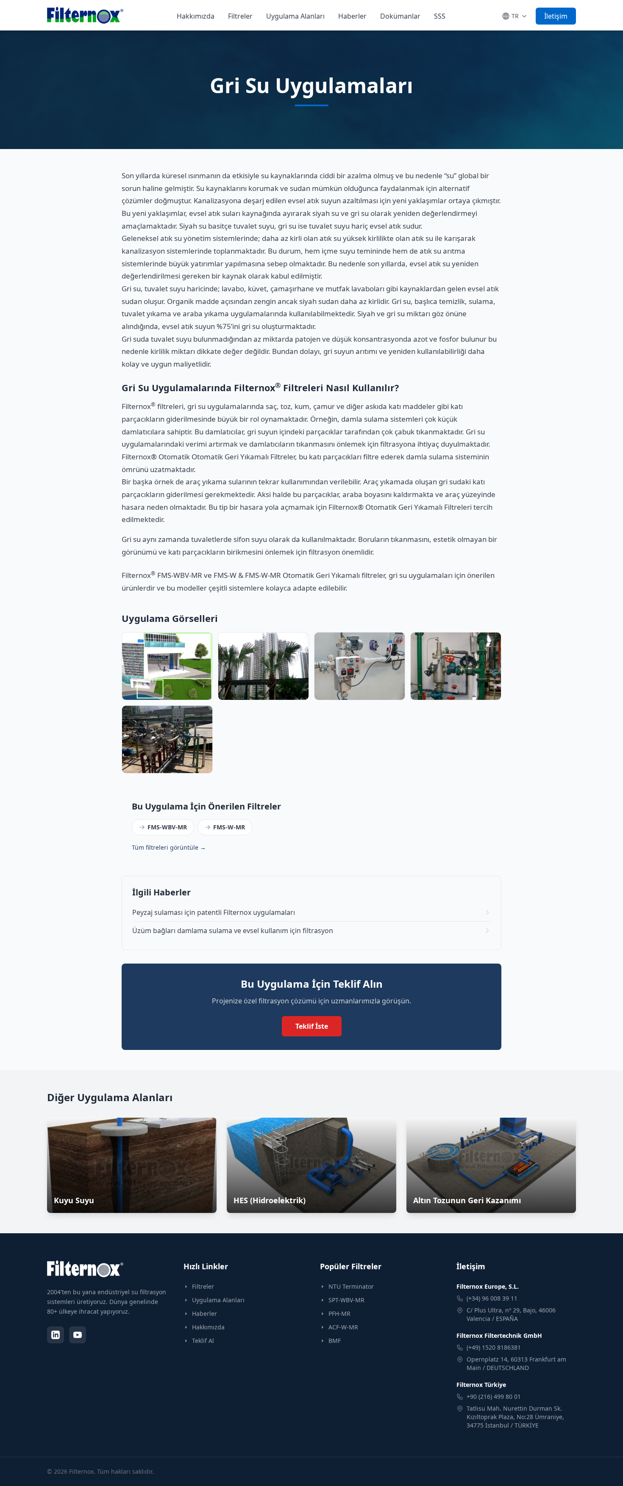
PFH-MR (339, 1313)
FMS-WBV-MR (167, 827)
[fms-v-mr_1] (359, 666)
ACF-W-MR (343, 1327)
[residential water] (455, 666)
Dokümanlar (400, 16)
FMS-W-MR (229, 827)
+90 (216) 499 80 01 (494, 1396)
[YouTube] (77, 1334)
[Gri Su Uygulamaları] (167, 739)
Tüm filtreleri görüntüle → (169, 847)
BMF (334, 1341)
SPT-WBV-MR (346, 1300)
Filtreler (240, 16)
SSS (439, 16)
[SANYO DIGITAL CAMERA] (263, 666)
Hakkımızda (195, 16)
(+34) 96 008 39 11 (492, 1298)
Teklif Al (203, 1341)
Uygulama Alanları (295, 16)
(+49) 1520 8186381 (494, 1347)
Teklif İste (311, 1026)
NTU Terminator (351, 1286)
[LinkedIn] (55, 1334)
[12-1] (167, 666)
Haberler (352, 16)
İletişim (555, 16)
